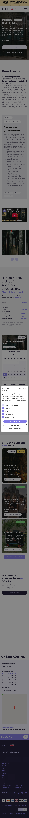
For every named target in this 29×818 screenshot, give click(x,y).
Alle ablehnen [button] (15, 425)
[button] (15, 429)
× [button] (25, 388)
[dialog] (14, 409)
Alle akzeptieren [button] (15, 421)
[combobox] (23, 388)
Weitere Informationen (10, 402)
